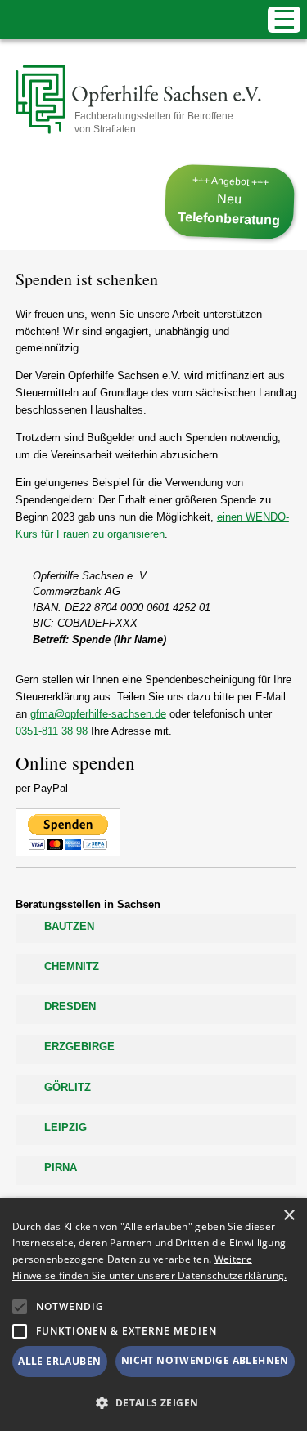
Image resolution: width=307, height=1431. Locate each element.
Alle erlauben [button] (59, 1361)
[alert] (153, 1314)
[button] (19, 1306)
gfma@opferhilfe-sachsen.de (98, 714)
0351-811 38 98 (52, 731)
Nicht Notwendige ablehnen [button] (205, 1360)
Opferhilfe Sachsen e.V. (124, 100)
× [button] (288, 1216)
